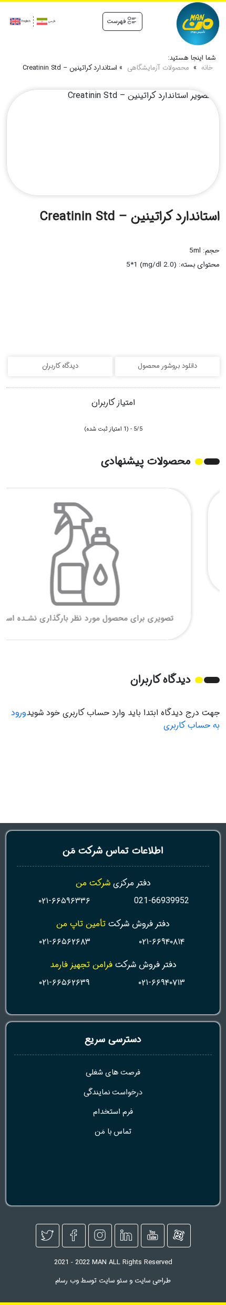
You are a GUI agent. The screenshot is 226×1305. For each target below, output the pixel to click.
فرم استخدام (113, 1112)
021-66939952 (161, 900)
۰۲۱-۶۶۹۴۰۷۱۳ (161, 982)
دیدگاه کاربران (60, 366)
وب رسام (67, 1281)
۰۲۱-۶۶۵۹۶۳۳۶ (64, 900)
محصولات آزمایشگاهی (158, 68)
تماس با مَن (113, 1132)
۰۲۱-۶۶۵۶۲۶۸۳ (64, 941)
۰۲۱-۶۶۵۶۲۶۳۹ (64, 982)
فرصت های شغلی (113, 1073)
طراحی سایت (153, 1281)
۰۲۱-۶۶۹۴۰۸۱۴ (161, 941)
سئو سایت (113, 1281)
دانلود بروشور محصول (167, 366)
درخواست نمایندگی (113, 1093)
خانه (207, 68)
